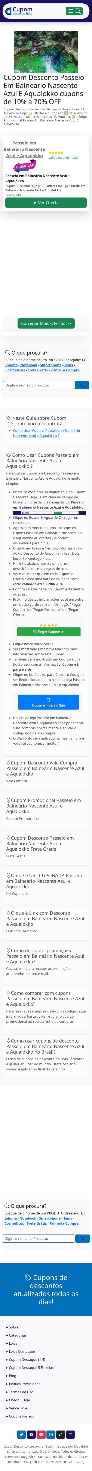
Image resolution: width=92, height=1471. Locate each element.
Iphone (11, 365)
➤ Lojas (11, 1343)
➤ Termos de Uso (19, 1392)
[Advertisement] (46, 266)
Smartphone (50, 365)
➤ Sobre (12, 1327)
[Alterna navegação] (74, 11)
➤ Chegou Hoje (17, 1400)
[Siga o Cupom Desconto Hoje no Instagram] (50, 1435)
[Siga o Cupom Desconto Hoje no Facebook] (31, 1435)
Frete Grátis (38, 370)
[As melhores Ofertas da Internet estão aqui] (18, 11)
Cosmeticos (15, 370)
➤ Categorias (16, 1335)
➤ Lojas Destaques (20, 1351)
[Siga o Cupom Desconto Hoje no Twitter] (21, 1435)
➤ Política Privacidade (22, 1384)
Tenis (68, 365)
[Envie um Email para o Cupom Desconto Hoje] (70, 1435)
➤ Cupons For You (19, 1416)
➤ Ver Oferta (46, 202)
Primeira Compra (65, 370)
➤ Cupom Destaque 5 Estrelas (29, 1367)
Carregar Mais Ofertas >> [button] (46, 323)
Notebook (28, 365)
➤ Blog (10, 1375)
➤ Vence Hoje (16, 1408)
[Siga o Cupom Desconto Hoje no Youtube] (41, 1435)
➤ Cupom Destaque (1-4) (25, 1359)
